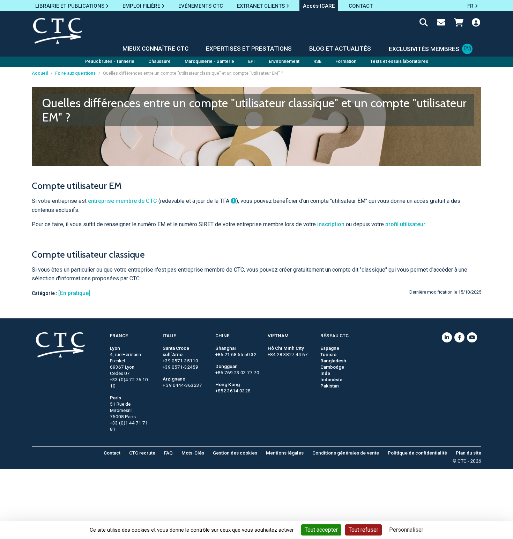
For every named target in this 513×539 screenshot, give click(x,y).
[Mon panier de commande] (458, 24)
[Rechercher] (423, 24)
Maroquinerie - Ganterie (209, 61)
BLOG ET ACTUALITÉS (340, 48)
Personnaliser (406, 529)
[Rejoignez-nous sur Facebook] (459, 337)
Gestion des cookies (235, 453)
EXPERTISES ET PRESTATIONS (249, 48)
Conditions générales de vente (345, 453)
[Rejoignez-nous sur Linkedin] (447, 337)
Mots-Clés (192, 453)
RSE (317, 61)
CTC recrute (142, 453)
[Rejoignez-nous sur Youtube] (472, 337)
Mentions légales (285, 453)
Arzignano (174, 379)
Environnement (284, 61)
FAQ (168, 453)
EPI (251, 61)
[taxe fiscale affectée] (233, 201)
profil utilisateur (405, 224)
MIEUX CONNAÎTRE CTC (155, 48)
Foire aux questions (75, 73)
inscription (330, 224)
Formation (345, 61)
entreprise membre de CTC (122, 201)
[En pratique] (74, 293)
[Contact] (441, 24)
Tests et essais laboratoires (399, 61)
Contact (112, 453)
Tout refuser (363, 529)
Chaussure (159, 61)
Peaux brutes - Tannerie (109, 61)
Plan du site (468, 453)
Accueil (40, 73)
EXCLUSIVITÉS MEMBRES (424, 48)
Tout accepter (321, 529)
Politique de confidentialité (417, 453)
